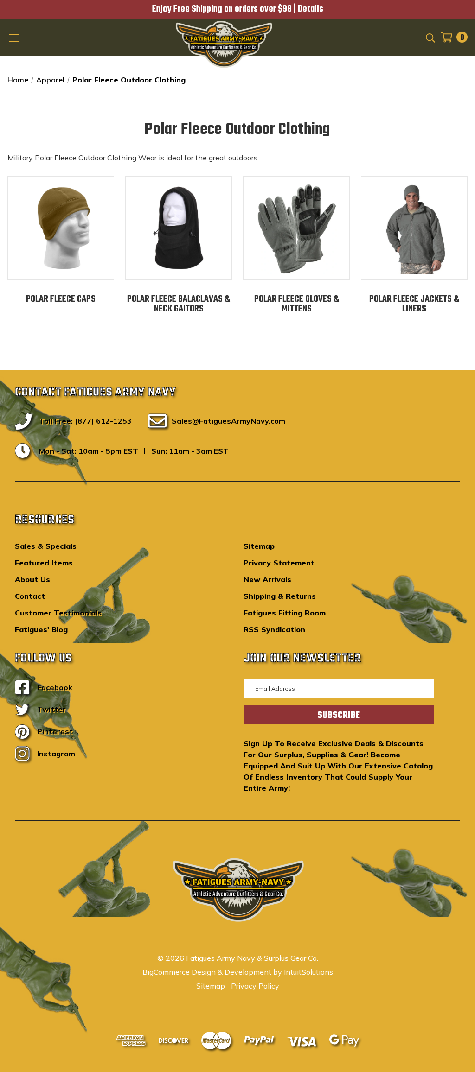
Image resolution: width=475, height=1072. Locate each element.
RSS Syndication (274, 629)
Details (310, 9)
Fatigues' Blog (41, 629)
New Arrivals (267, 579)
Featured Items (44, 562)
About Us (32, 579)
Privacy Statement (279, 562)
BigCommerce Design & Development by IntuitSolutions (237, 972)
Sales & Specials (46, 546)
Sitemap (259, 546)
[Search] (429, 37)
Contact (30, 596)
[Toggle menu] (14, 37)
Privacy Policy (255, 985)
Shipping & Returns (280, 596)
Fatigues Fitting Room (285, 612)
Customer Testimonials (58, 612)
